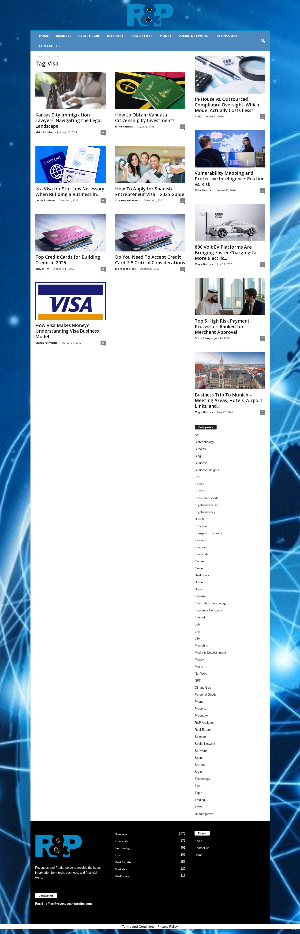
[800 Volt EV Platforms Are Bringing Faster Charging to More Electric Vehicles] (230, 222)
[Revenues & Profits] (150, 15)
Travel (199, 807)
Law (197, 631)
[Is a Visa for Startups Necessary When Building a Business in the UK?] (70, 164)
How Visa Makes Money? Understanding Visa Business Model (67, 331)
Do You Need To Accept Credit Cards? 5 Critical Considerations (150, 260)
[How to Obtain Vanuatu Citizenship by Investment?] (150, 90)
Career (199, 484)
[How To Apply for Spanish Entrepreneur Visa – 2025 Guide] (150, 164)
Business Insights (207, 470)
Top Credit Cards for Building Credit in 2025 (67, 260)
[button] (263, 41)
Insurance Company (208, 610)
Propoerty (201, 715)
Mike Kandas (44, 132)
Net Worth (201, 673)
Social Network (193, 35)
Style (198, 772)
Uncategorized (204, 814)
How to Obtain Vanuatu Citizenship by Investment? (144, 118)
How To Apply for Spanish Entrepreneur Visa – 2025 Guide (149, 191)
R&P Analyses (204, 722)
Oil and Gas (203, 687)
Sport (198, 758)
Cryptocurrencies (206, 505)
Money (165, 35)
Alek (198, 116)
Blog (198, 456)
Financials (202, 554)
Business (63, 35)
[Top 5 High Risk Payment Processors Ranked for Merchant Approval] (230, 296)
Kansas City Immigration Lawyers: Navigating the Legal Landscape (68, 120)
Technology (226, 35)
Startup (200, 765)
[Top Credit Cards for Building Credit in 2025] (70, 232)
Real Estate (141, 35)
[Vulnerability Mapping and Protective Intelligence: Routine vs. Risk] (230, 148)
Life (197, 638)
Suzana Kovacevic (127, 200)
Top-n (198, 793)
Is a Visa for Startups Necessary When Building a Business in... (69, 191)
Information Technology (210, 603)
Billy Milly (42, 268)
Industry (200, 596)
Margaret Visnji (126, 268)
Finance (200, 547)
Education (201, 526)
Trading (200, 800)
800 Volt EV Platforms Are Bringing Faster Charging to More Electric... (225, 252)
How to (199, 589)
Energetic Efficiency (208, 533)
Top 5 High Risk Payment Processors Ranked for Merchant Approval (222, 326)
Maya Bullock (204, 264)
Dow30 (199, 519)
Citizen (199, 491)
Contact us (49, 46)
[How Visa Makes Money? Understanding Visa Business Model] (70, 301)
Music (199, 666)
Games (200, 561)
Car (197, 477)
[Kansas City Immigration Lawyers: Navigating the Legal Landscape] (70, 90)
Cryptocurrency (205, 512)
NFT (198, 680)
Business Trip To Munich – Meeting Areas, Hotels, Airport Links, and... (228, 400)
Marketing (201, 645)
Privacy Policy (168, 926)
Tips (198, 786)
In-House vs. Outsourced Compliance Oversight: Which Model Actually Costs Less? (227, 104)
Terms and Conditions (138, 926)
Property (200, 708)
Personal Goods (206, 694)
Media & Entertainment (210, 652)
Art (197, 435)
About (198, 841)
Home (44, 35)
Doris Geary (203, 338)
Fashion (200, 540)
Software (201, 750)
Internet (115, 35)
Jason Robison (45, 200)
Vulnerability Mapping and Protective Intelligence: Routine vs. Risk (229, 178)
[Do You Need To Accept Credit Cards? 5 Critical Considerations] (150, 232)
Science (200, 736)
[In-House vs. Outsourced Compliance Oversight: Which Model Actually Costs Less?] (230, 75)
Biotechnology (204, 442)
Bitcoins (200, 449)
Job (197, 624)
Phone (199, 701)
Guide (199, 568)
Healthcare (89, 35)
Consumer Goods (206, 498)
